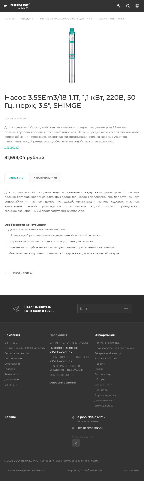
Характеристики (45, 177)
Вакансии (10, 384)
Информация (104, 335)
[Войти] (137, 6)
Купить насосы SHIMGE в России (25, 347)
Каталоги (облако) (105, 358)
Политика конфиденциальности (25, 470)
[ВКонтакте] (76, 443)
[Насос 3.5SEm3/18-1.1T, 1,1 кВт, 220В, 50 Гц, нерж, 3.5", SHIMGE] (72, 56)
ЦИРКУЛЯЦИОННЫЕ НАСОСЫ (69, 342)
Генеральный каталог (108, 353)
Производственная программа (114, 347)
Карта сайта (132, 470)
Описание (16, 177)
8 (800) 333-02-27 (90, 417)
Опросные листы (63, 382)
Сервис (10, 417)
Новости (99, 363)
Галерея (9, 368)
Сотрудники (12, 363)
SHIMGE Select (103, 405)
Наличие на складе (106, 342)
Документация (103, 400)
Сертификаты (13, 358)
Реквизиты (11, 374)
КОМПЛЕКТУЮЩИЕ (62, 374)
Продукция (58, 335)
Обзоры (99, 379)
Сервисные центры (16, 353)
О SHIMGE (10, 342)
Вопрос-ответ (103, 374)
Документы (11, 379)
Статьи (98, 368)
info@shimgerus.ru (90, 428)
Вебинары (101, 389)
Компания (12, 335)
